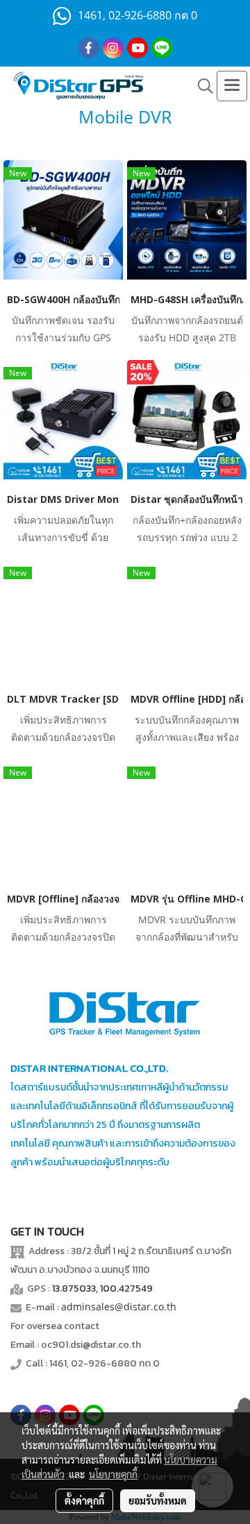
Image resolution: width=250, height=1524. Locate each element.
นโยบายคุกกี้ (113, 1474)
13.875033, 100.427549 (102, 1288)
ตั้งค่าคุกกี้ (84, 1500)
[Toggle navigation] (232, 86)
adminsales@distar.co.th (118, 1306)
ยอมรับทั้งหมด (157, 1500)
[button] (201, 86)
